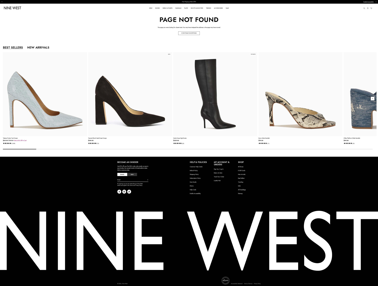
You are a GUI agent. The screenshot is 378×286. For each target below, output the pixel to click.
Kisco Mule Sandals (264, 138)
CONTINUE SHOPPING (189, 33)
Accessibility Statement (237, 284)
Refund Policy (194, 171)
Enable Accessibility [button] (368, 2)
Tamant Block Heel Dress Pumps (97, 138)
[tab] (122, 174)
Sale (239, 186)
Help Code (193, 190)
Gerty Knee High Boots (179, 138)
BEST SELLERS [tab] (13, 47)
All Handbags (242, 190)
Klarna (191, 186)
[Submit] (147, 179)
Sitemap (240, 193)
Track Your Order (219, 177)
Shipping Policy (194, 174)
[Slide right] (373, 99)
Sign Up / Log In (218, 169)
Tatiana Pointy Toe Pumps (10, 138)
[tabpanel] (190, 98)
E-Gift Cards (241, 171)
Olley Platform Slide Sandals (352, 138)
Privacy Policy (257, 284)
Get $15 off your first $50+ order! (189, 2)
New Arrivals (241, 174)
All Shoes (240, 167)
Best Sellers (241, 178)
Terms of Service (248, 284)
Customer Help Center (196, 167)
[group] (189, 2)
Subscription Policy (195, 178)
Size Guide (193, 182)
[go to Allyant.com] (225, 281)
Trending (240, 182)
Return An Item (218, 173)
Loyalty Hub (217, 181)
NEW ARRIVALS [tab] (38, 47)
